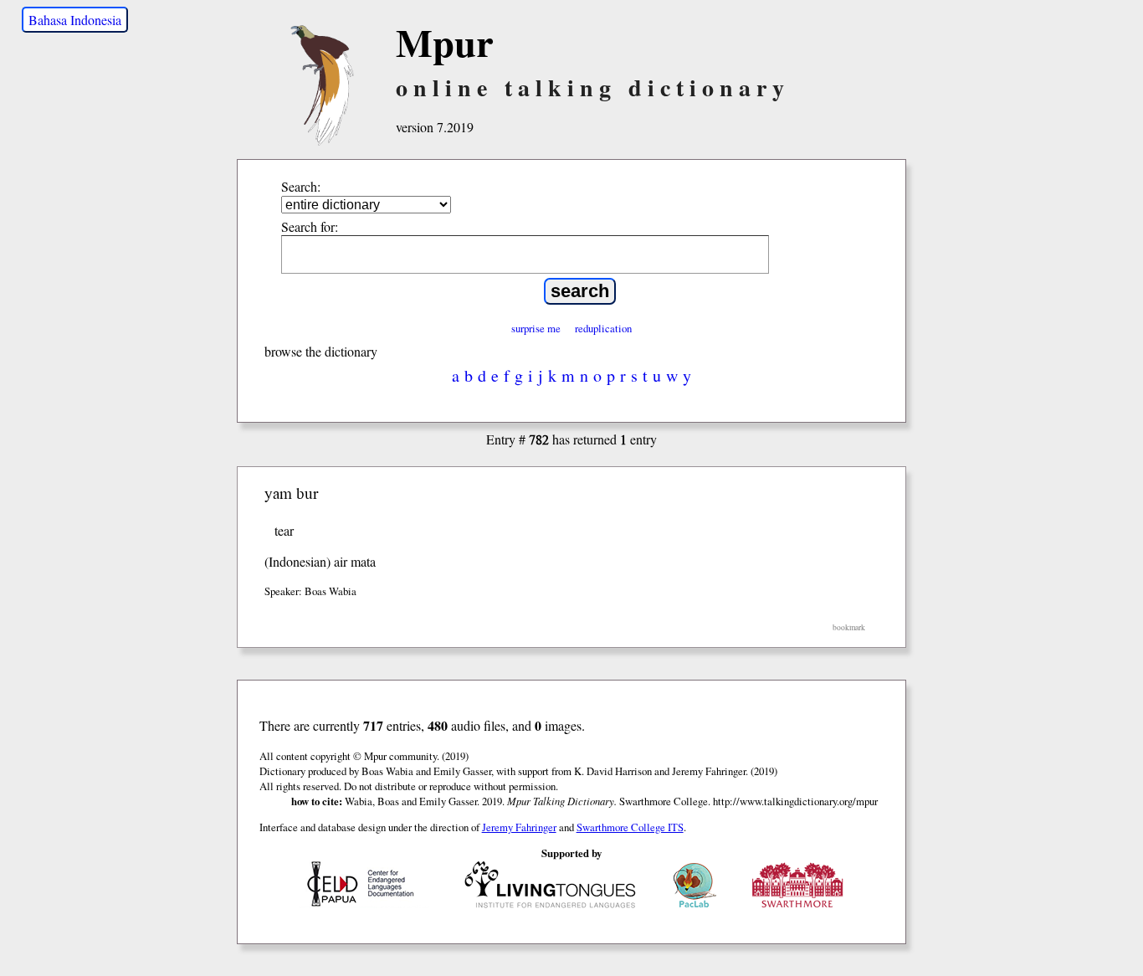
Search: (300, 186)
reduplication (603, 328)
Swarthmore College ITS (630, 827)
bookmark (849, 627)
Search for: (309, 226)
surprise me (536, 328)
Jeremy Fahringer (519, 827)
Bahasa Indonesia (74, 19)
